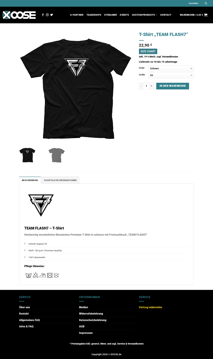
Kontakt (24, 313)
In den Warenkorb (173, 85)
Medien (83, 307)
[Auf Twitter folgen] (51, 14)
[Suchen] (206, 3)
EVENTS (124, 14)
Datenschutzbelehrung (92, 320)
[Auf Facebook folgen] (43, 14)
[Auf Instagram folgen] (47, 14)
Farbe (141, 68)
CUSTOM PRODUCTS (143, 14)
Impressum (86, 333)
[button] (193, 3)
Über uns (24, 307)
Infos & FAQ (26, 326)
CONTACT (165, 14)
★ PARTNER (77, 14)
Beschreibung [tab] (30, 180)
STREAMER (110, 14)
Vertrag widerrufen (150, 307)
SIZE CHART (148, 51)
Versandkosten (170, 56)
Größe (142, 74)
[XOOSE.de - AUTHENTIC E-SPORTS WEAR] (19, 15)
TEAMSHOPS (94, 14)
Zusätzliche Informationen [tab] (60, 180)
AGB (81, 326)
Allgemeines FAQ (29, 320)
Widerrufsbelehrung (91, 313)
